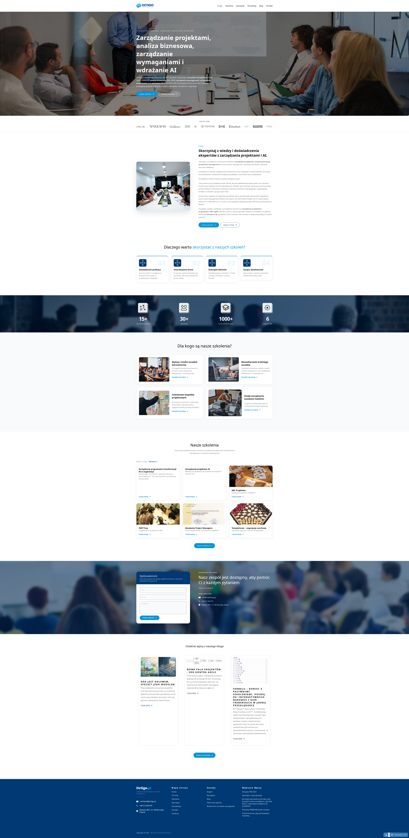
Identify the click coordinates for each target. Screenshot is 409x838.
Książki (209, 792)
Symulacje (240, 6)
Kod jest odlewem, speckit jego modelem (158, 683)
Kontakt (269, 6)
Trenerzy (175, 813)
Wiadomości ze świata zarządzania (221, 806)
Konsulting (252, 6)
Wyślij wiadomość (148, 618)
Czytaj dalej (145, 705)
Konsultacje (176, 806)
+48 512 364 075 (207, 601)
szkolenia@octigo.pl (209, 597)
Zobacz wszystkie (203, 755)
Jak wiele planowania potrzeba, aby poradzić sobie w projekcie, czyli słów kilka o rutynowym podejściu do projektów (257, 802)
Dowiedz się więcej (168, 94)
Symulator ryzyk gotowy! (252, 795)
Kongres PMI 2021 (249, 792)
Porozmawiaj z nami (400, 835)
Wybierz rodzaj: (141, 462)
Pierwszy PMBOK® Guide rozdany (255, 810)
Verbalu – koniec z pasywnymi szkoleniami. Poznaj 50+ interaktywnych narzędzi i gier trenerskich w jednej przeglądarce (249, 697)
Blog (261, 6)
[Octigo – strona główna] (145, 6)
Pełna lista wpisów (214, 802)
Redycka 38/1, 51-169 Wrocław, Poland (215, 605)
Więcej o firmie (228, 225)
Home (174, 792)
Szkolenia (229, 6)
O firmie (175, 795)
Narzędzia (211, 795)
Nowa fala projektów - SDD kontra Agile (204, 671)
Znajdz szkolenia (145, 94)
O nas (219, 6)
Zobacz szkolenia (203, 546)
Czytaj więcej (143, 497)
